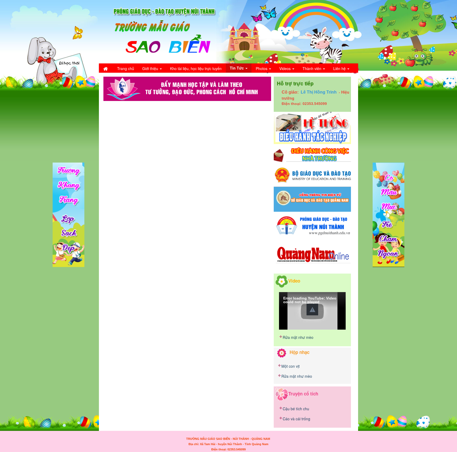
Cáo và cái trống (296, 418)
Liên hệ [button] (340, 68)
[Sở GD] (312, 198)
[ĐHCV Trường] (312, 154)
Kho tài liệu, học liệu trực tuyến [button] (196, 68)
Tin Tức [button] (237, 68)
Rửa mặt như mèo (298, 337)
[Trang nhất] (106, 68)
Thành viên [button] (312, 68)
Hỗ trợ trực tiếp (295, 83)
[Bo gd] (312, 174)
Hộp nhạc (299, 352)
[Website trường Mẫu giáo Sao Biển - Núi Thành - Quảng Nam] (161, 31)
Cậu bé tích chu (296, 408)
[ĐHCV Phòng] (312, 127)
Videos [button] (285, 68)
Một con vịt (290, 366)
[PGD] (312, 225)
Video (294, 280)
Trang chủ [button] (125, 68)
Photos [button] (262, 68)
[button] (312, 309)
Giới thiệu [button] (150, 68)
